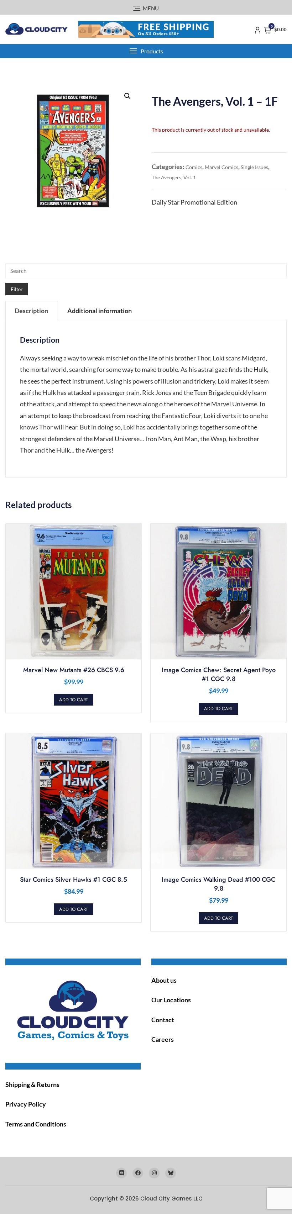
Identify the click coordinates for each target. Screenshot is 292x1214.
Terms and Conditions (35, 1124)
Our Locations (171, 1000)
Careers (162, 1039)
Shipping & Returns (32, 1084)
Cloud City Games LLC (171, 1198)
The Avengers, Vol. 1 (174, 177)
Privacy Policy (25, 1104)
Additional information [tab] (99, 311)
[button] (146, 51)
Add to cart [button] (73, 699)
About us (164, 980)
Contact (162, 1020)
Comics (194, 167)
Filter (17, 289)
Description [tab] (31, 311)
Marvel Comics (221, 167)
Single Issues (254, 167)
